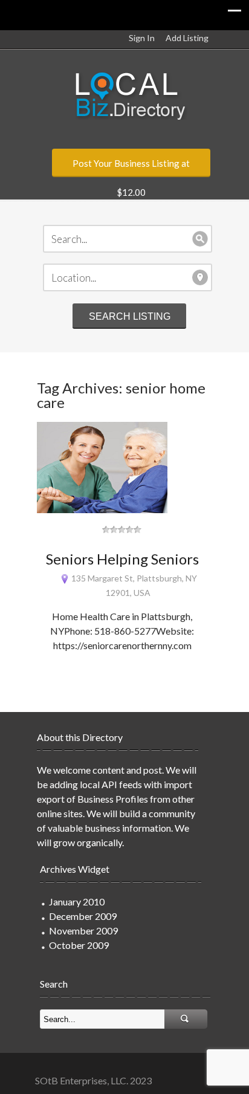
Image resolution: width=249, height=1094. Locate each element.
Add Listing (187, 38)
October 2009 (79, 945)
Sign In (142, 38)
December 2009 (83, 916)
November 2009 (83, 930)
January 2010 (77, 901)
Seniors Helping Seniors (122, 559)
